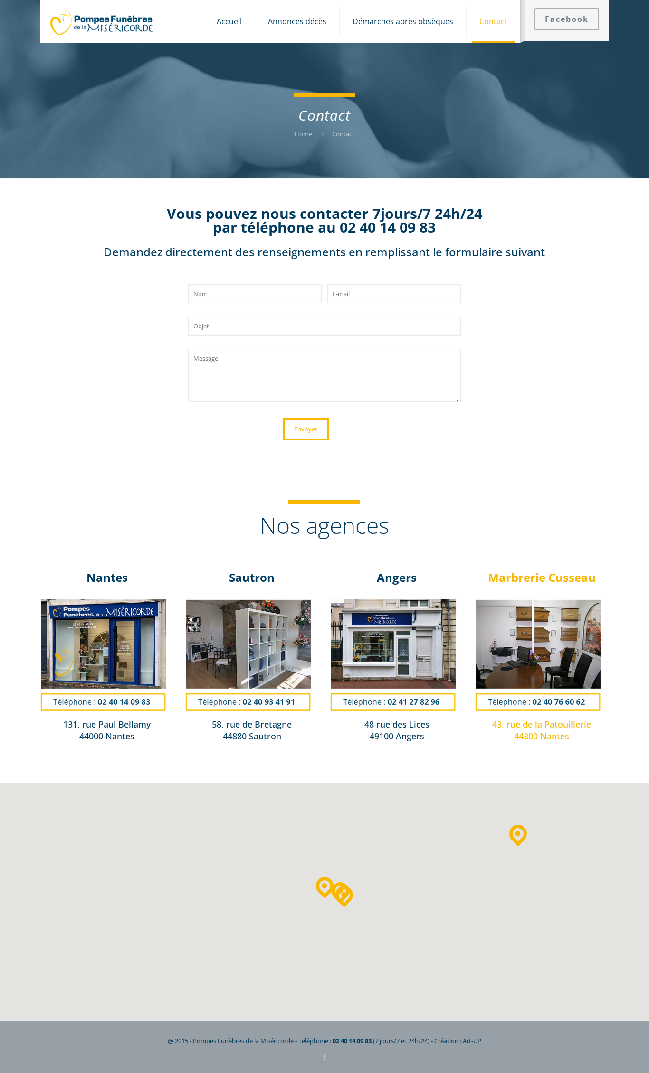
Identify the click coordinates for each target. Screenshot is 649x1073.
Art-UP (472, 1040)
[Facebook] (324, 1057)
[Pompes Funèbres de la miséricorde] (101, 21)
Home (303, 134)
